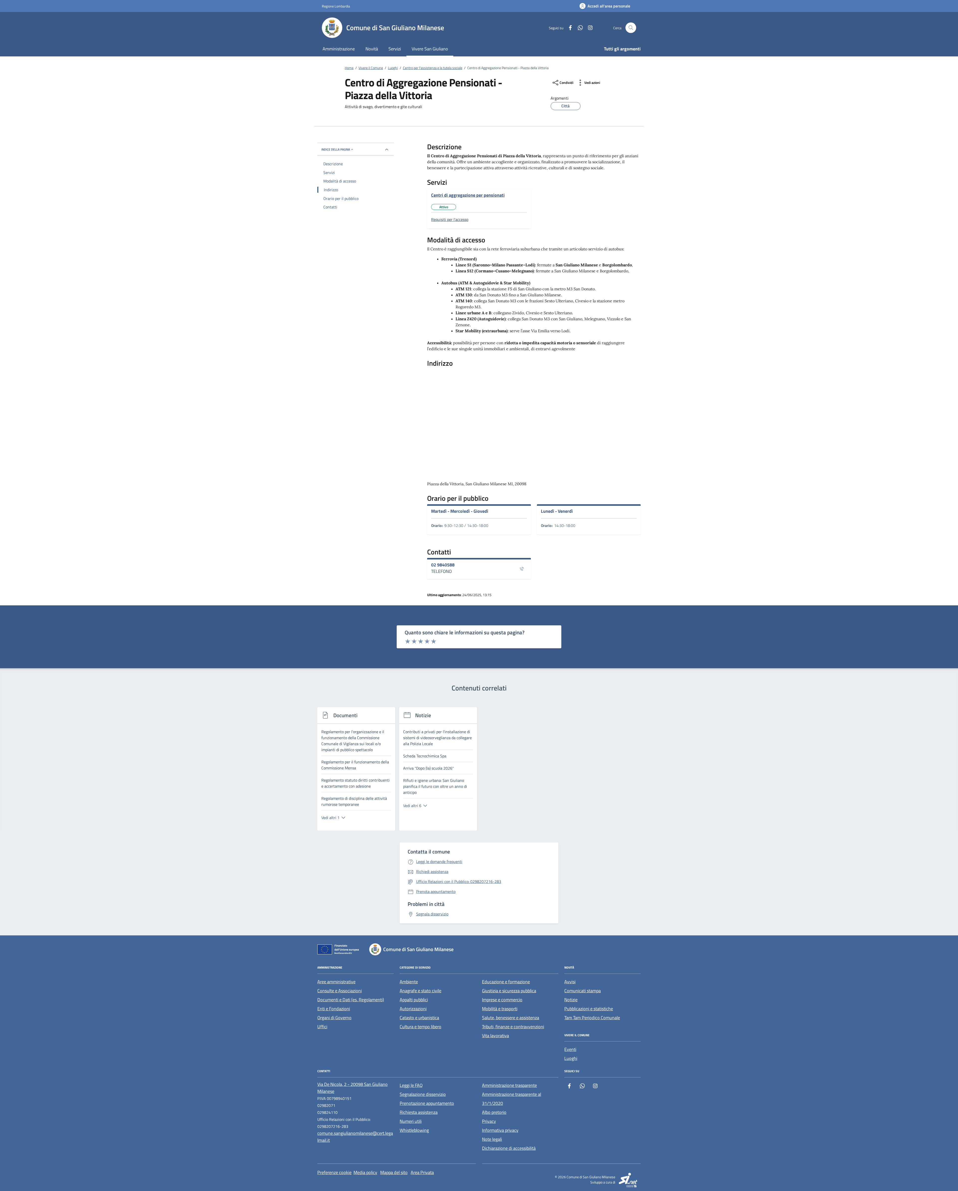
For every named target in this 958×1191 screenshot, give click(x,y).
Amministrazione (339, 48)
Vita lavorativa (495, 1035)
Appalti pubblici (414, 999)
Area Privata (422, 1172)
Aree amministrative (336, 981)
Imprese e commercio (502, 999)
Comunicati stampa (582, 990)
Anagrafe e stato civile (420, 990)
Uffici (322, 1026)
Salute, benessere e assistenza (510, 1017)
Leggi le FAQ (411, 1085)
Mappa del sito (394, 1172)
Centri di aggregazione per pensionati (468, 195)
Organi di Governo (334, 1017)
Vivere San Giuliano (430, 48)
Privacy (489, 1121)
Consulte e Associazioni (339, 990)
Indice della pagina (335, 149)
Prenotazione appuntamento (427, 1103)
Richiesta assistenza (419, 1112)
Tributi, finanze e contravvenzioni (513, 1026)
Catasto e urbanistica (419, 1017)
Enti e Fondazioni (333, 1008)
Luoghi (570, 1058)
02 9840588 (443, 565)
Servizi (394, 48)
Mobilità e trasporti (499, 1008)
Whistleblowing (414, 1130)
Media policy (365, 1172)
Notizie (571, 999)
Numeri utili (411, 1121)
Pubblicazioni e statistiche (588, 1008)
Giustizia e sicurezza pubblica (509, 990)
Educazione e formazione (506, 981)
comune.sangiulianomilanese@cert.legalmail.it (355, 1137)
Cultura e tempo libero (420, 1026)
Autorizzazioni (413, 1008)
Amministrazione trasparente (509, 1085)
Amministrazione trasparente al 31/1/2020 (511, 1099)
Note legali (492, 1139)
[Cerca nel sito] (630, 27)
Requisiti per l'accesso (449, 219)
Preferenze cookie (334, 1172)
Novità (371, 48)
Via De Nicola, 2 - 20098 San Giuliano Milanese (352, 1088)
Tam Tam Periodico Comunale (592, 1017)
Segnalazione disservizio (423, 1094)
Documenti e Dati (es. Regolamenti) (350, 999)
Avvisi (570, 981)
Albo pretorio (494, 1112)
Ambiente (409, 981)
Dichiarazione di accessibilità (509, 1148)
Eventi (570, 1049)
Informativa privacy (500, 1130)
